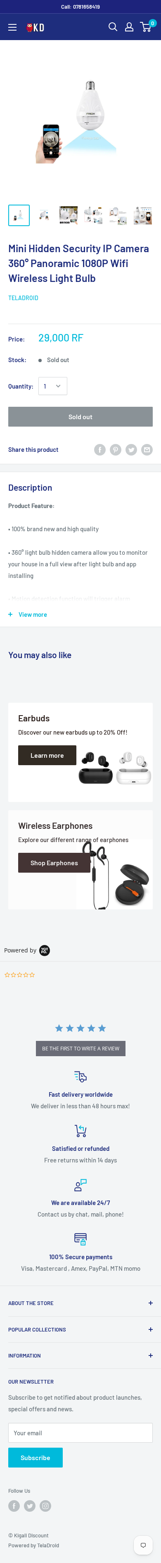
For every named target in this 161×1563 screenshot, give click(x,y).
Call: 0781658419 (80, 6)
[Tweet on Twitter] (131, 449)
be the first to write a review (80, 1048)
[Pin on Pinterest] (115, 449)
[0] (146, 27)
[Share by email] (147, 449)
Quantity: (20, 386)
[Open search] (113, 26)
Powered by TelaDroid (33, 1545)
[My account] (129, 26)
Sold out (80, 416)
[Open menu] (12, 27)
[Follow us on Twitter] (30, 1506)
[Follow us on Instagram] (45, 1506)
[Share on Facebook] (100, 449)
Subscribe (35, 1457)
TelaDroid (23, 297)
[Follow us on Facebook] (14, 1506)
